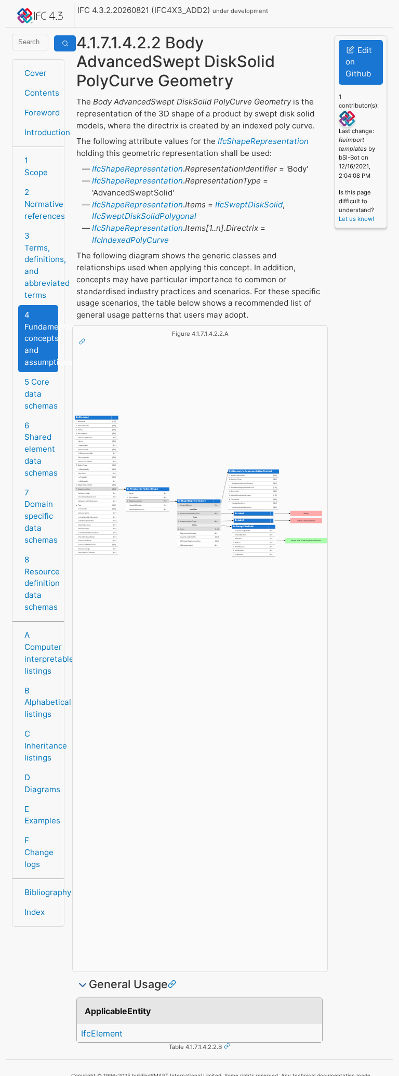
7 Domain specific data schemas (41, 516)
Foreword (41, 112)
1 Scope (36, 166)
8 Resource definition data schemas (41, 583)
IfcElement (102, 1033)
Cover (35, 73)
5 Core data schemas (41, 394)
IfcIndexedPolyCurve (130, 240)
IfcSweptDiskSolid (249, 204)
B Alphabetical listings (41, 702)
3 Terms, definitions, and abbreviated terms (41, 265)
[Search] (65, 43)
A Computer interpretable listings (41, 652)
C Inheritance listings (41, 746)
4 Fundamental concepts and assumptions (41, 338)
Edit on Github (358, 62)
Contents (41, 93)
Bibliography (41, 892)
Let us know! (356, 218)
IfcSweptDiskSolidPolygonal (144, 216)
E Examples (41, 815)
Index (34, 912)
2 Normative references (41, 204)
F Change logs (39, 852)
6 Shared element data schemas (41, 449)
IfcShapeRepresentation (263, 141)
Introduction (41, 132)
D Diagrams (41, 783)
